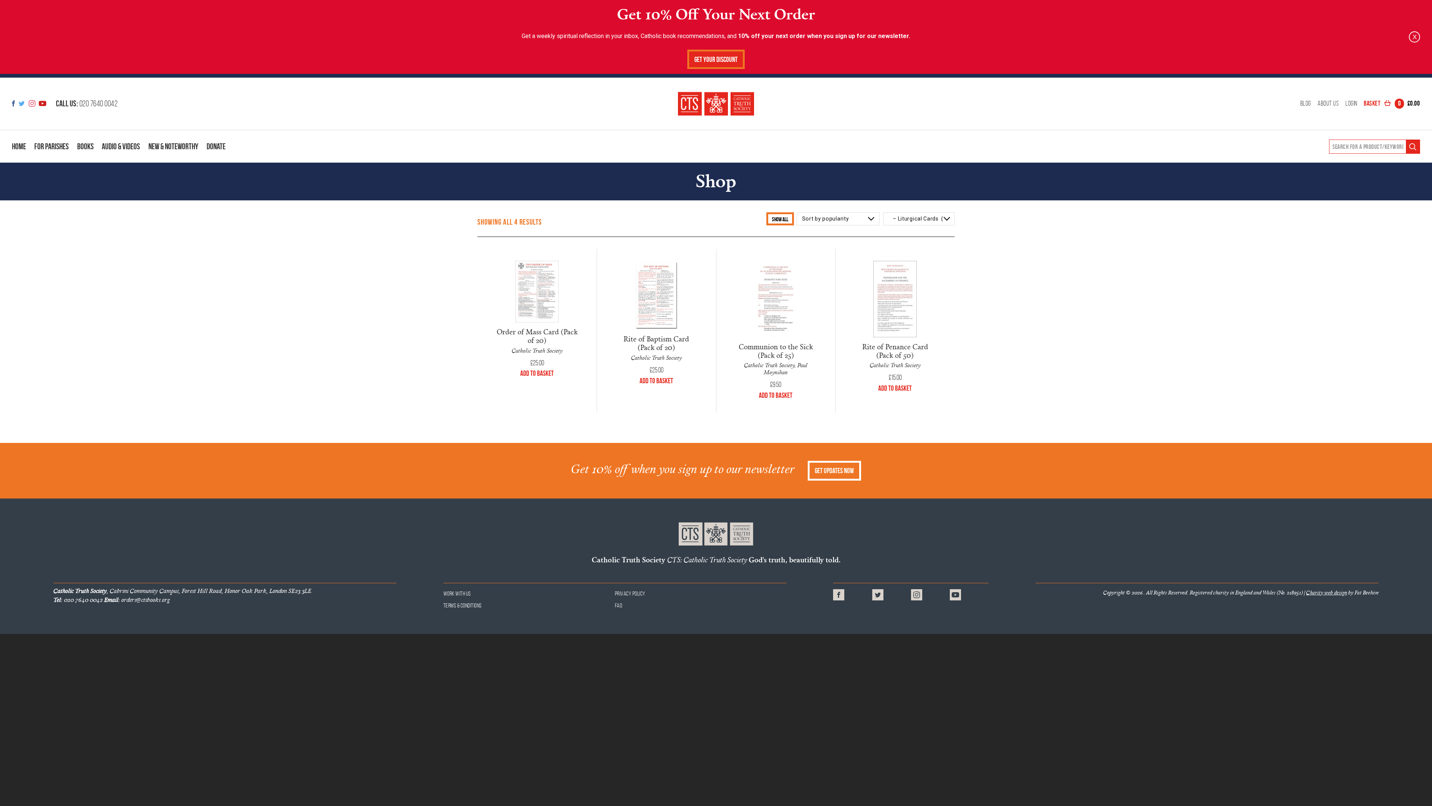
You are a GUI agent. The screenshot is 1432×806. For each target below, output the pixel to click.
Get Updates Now (834, 471)
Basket (1392, 103)
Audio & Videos (121, 146)
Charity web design (1326, 592)
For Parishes (51, 146)
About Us (1328, 103)
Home (19, 146)
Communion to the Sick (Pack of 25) (776, 350)
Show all (780, 219)
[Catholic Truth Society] (716, 103)
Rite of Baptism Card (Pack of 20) (656, 343)
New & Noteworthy (173, 146)
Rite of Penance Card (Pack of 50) (895, 350)
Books (85, 146)
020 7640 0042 (86, 103)
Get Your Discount (716, 59)
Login (1351, 103)
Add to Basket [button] (537, 373)
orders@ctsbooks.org (137, 600)
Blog (1305, 103)
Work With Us (457, 593)
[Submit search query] (1413, 147)
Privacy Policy (630, 593)
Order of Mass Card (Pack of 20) (537, 336)
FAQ (619, 605)
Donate (216, 146)
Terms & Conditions (462, 605)
